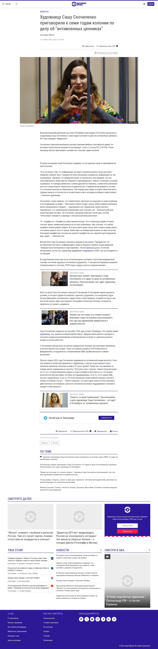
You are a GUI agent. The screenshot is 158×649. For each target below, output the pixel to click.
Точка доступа (49, 618)
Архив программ (14, 640)
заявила (77, 163)
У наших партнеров (50, 622)
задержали (76, 250)
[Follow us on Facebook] (81, 619)
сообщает (52, 138)
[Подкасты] (114, 619)
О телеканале (13, 618)
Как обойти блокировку (17, 627)
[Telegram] (143, 4)
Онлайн (46, 631)
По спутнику (48, 627)
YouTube (46, 636)
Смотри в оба (114, 550)
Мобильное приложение (17, 631)
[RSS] (108, 619)
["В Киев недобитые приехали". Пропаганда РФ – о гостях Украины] (127, 581)
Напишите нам (13, 636)
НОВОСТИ (62, 550)
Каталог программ (15, 622)
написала (90, 247)
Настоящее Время (47, 35)
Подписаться (106, 418)
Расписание (48, 640)
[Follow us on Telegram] (103, 619)
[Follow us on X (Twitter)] (86, 619)
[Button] (88, 46)
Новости (44, 11)
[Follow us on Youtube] (92, 619)
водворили (88, 250)
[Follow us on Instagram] (97, 619)
